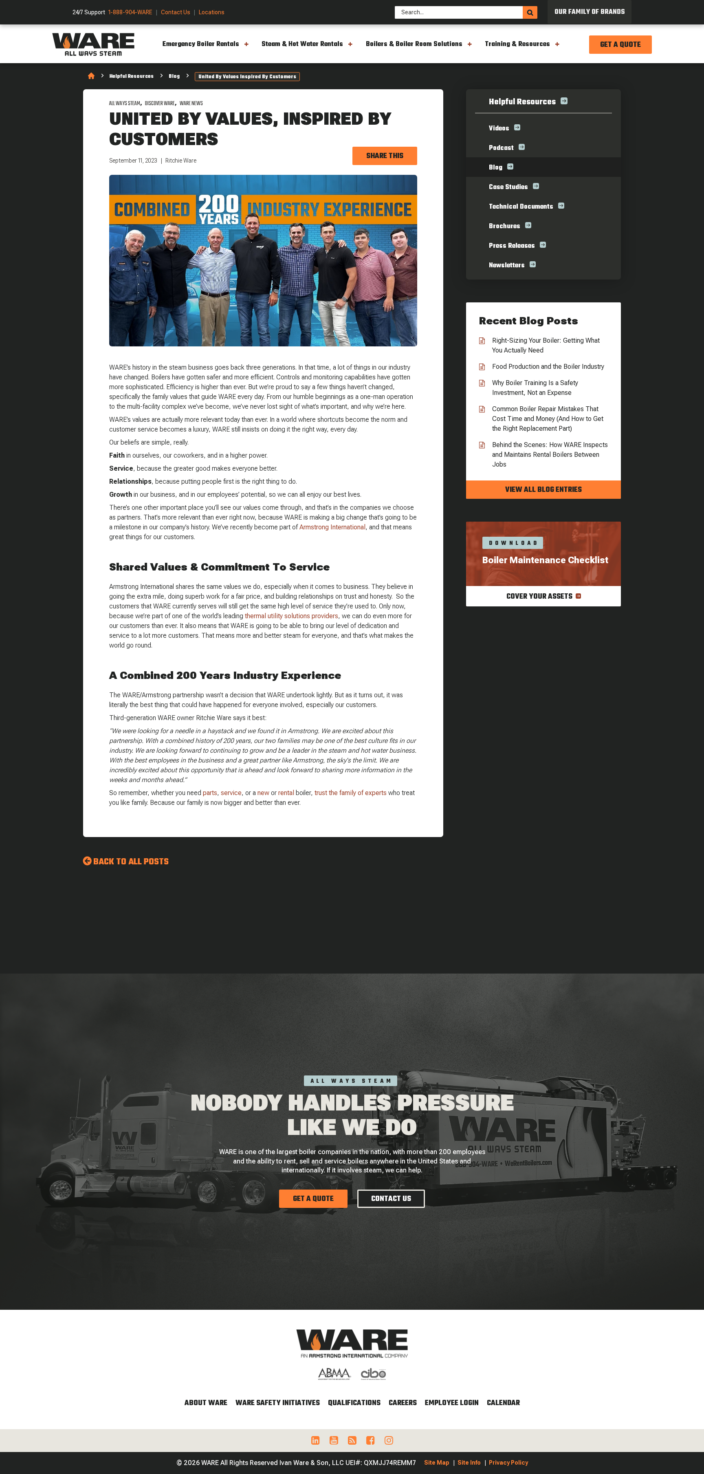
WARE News (191, 103)
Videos (499, 128)
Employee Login (452, 1403)
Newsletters (507, 265)
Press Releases (512, 246)
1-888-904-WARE (130, 12)
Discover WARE (160, 103)
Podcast (501, 148)
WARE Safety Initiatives (277, 1403)
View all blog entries (543, 490)
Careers (403, 1403)
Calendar (503, 1403)
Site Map (436, 1462)
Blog (174, 76)
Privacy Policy (508, 1462)
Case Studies (508, 187)
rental (286, 793)
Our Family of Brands (589, 12)
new (263, 793)
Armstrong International (332, 527)
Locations (211, 12)
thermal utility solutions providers (291, 616)
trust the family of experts (351, 793)
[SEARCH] (530, 12)
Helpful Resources (132, 76)
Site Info (469, 1462)
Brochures (504, 226)
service (231, 793)
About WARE (206, 1403)
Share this (384, 156)
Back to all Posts (131, 862)
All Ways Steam (124, 103)
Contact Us (175, 12)
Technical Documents (521, 207)
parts (210, 793)
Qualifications (354, 1403)
